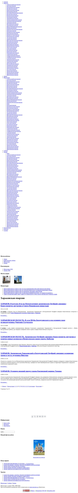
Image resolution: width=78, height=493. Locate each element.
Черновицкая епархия (12, 73)
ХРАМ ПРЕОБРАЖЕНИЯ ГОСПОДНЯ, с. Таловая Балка (19, 463)
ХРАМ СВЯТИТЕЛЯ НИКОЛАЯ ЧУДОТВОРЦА (17, 469)
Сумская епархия (11, 58)
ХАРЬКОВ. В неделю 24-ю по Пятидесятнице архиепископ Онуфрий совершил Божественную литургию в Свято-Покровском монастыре (33, 305)
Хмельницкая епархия (12, 68)
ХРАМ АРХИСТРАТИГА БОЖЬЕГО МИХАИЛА (17, 467)
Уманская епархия (11, 62)
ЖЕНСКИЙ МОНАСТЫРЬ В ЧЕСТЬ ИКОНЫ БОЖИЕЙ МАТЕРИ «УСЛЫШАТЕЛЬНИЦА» (28, 293)
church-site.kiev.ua (33, 487)
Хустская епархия (11, 69)
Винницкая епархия (12, 11)
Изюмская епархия (11, 28)
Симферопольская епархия (14, 57)
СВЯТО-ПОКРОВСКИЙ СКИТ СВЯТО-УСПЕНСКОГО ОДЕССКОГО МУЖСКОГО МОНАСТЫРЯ (30, 294)
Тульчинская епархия (12, 61)
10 (23, 386)
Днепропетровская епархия (14, 21)
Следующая (32, 386)
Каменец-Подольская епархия (14, 29)
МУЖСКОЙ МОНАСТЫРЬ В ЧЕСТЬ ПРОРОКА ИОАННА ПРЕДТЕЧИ (23, 291)
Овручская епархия (12, 47)
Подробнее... (4, 315)
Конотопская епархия (12, 33)
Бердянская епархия (12, 8)
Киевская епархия (11, 30)
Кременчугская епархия (13, 35)
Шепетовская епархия (12, 75)
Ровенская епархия (12, 51)
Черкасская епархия (12, 70)
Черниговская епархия (12, 72)
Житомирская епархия (12, 24)
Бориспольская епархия (13, 10)
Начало (4, 386)
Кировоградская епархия (13, 32)
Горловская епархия (12, 17)
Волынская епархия (12, 14)
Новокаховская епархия (13, 46)
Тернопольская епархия (13, 59)
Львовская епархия (12, 39)
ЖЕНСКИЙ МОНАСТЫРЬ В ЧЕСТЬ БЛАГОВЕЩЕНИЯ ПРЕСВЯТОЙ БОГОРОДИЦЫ (27, 289)
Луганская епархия (12, 37)
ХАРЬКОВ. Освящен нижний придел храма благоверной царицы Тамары (31, 371)
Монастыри (4, 483)
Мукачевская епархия (12, 41)
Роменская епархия (12, 204)
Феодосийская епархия (13, 64)
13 (27, 386)
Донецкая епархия (11, 22)
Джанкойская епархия (12, 18)
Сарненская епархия (12, 54)
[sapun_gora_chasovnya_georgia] (18, 283)
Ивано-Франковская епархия (14, 26)
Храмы (14, 483)
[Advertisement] (39, 243)
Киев (8, 103)
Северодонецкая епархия (13, 55)
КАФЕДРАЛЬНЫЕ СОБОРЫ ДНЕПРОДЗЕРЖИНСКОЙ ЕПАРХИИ (22, 465)
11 (24, 386)
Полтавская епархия (12, 50)
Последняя (39, 386)
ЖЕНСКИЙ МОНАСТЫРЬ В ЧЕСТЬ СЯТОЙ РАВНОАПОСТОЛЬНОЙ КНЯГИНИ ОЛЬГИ (28, 290)
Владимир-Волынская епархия (15, 13)
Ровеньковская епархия (13, 52)
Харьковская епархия (12, 65)
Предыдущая (10, 386)
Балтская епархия (11, 6)
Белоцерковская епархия (13, 7)
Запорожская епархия (12, 25)
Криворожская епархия (13, 36)
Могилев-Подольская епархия (14, 40)
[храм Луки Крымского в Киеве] (6, 283)
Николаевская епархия (12, 44)
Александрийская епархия (13, 4)
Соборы (10, 483)
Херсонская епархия (12, 66)
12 (26, 386)
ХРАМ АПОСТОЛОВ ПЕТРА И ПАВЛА (14, 466)
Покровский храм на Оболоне (39, 457)
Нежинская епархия (12, 43)
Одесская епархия (11, 48)
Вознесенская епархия (12, 15)
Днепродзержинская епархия (14, 19)
